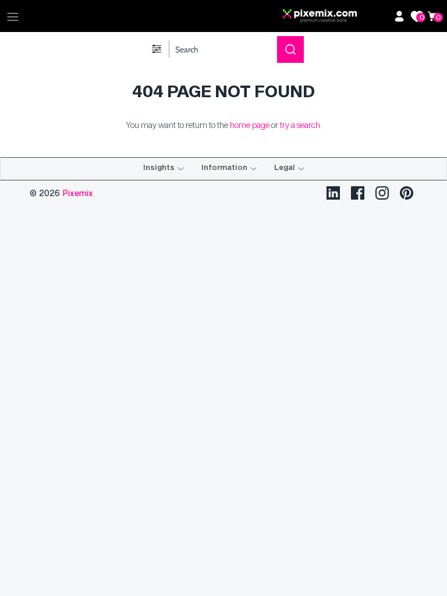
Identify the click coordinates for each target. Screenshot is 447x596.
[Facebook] (357, 193)
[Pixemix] (335, 16)
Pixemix (77, 193)
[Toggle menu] (13, 16)
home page (249, 125)
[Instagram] (382, 193)
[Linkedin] (333, 193)
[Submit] (290, 49)
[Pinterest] (406, 193)
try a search (300, 125)
